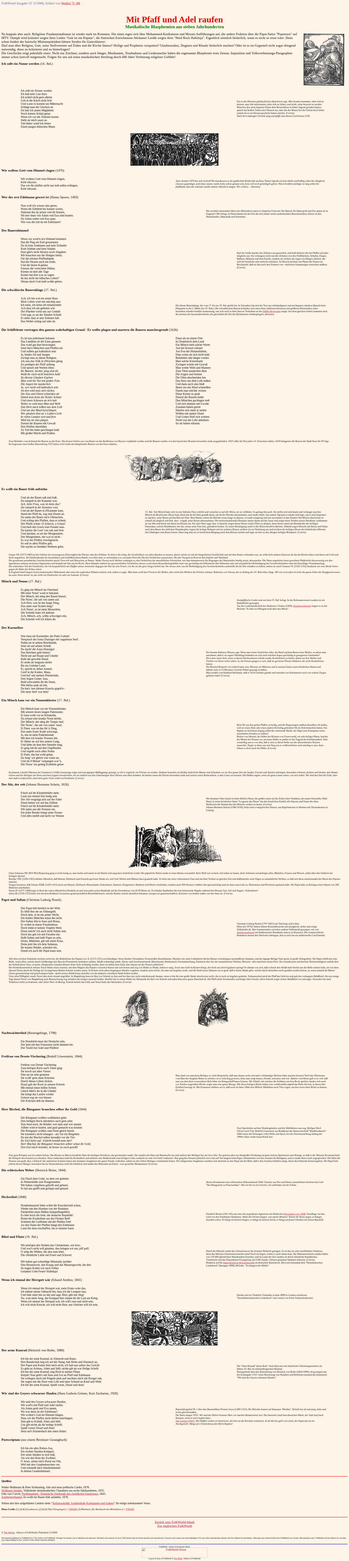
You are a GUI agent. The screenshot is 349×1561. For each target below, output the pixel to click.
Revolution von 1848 (294, 1214)
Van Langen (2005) (185, 1421)
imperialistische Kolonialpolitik (239, 1262)
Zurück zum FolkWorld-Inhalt (174, 1522)
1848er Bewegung (272, 311)
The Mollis (9, 1532)
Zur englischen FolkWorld (174, 1526)
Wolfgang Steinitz (11, 1490)
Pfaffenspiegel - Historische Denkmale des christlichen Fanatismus (60, 1493)
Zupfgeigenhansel (302, 606)
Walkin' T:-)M (70, 3)
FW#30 (72, 1509)
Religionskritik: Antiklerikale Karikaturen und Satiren (83, 1503)
